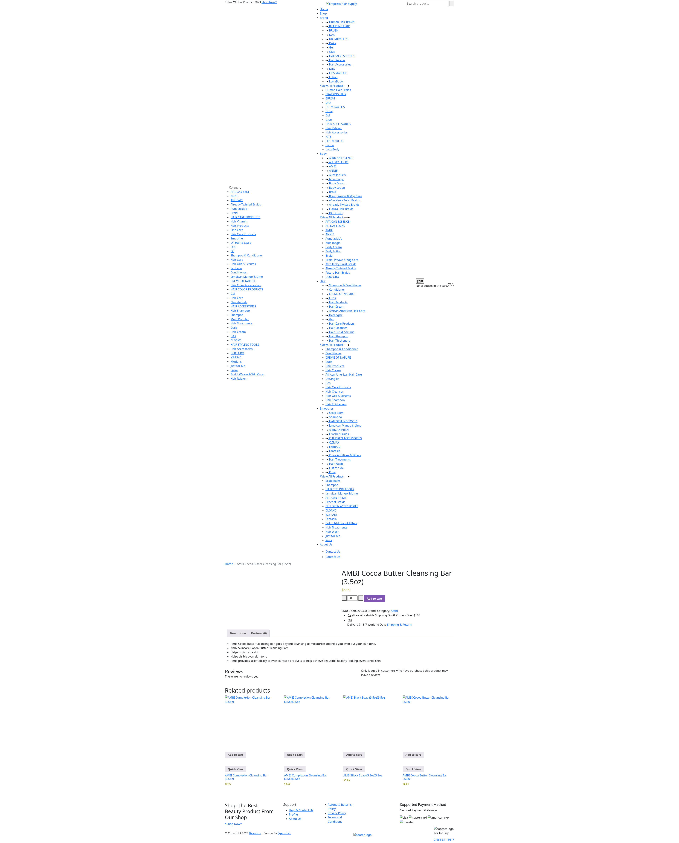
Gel (233, 294)
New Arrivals (239, 302)
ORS (233, 247)
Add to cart (374, 599)
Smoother (237, 238)
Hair (323, 281)
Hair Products (240, 226)
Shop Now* (269, 2)
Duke (332, 43)
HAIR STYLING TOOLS (245, 345)
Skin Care (237, 230)
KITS (331, 69)
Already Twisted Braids (246, 204)
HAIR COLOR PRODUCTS (247, 289)
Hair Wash (335, 464)
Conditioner (238, 272)
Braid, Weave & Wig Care (247, 374)
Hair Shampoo (240, 311)
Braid (234, 213)
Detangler (335, 315)
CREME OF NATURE (243, 281)
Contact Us (333, 551)
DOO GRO (237, 353)
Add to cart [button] (235, 755)
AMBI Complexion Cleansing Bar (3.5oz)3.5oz (305, 777)
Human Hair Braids (341, 22)
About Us (326, 544)
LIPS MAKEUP (337, 73)
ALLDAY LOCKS (338, 162)
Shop (323, 13)
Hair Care (237, 260)
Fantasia (236, 268)
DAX (233, 336)
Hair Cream (238, 332)
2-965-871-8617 (444, 840)
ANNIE (235, 196)
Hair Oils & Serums (243, 264)
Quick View (235, 769)
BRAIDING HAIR (339, 26)
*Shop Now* (233, 824)
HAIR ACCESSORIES (243, 306)
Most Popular (240, 319)
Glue (331, 52)
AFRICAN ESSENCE (340, 158)
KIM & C (236, 357)
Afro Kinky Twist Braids (344, 200)
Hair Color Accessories (246, 285)
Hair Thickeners (339, 340)
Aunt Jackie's (239, 209)
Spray (234, 370)
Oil (232, 251)
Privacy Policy (337, 813)
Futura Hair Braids (340, 209)
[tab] (238, 633)
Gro (331, 319)
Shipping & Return (399, 625)
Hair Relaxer (239, 379)
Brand (324, 18)
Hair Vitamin (239, 221)
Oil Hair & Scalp (241, 243)
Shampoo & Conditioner (247, 255)
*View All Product (332, 86)
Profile (293, 814)
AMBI (332, 166)
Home (324, 9)
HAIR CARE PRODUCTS (245, 217)
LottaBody (335, 81)
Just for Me (238, 366)
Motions (236, 362)
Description (238, 633)
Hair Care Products (243, 234)
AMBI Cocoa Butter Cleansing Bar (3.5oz (425, 777)
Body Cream (336, 183)
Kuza (332, 472)
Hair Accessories (242, 349)
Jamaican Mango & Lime (247, 277)
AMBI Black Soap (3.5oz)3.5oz (362, 775)
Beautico (255, 833)
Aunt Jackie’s (337, 175)
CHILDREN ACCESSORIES (345, 438)
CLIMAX (236, 340)
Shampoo (237, 315)
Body (323, 154)
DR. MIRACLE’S (338, 39)
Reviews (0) (259, 633)
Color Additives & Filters (344, 455)
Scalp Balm (336, 413)
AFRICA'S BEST (240, 192)
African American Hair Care (346, 311)
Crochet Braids (338, 434)
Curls (234, 328)
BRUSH (333, 30)
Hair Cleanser (337, 328)
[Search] (451, 3)
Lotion (333, 77)
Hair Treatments (241, 323)
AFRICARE (237, 200)
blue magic (336, 179)
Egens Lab (284, 833)
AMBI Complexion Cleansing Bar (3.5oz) (246, 777)
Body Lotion (336, 188)
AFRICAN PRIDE (338, 430)
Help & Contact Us (301, 810)
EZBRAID (334, 447)
